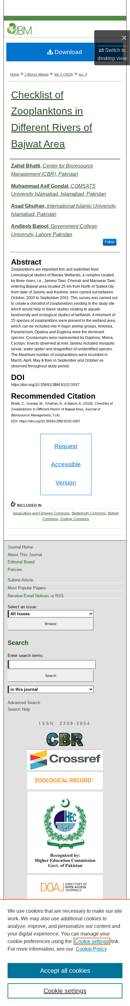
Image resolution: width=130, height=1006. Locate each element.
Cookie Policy (91, 949)
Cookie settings (91, 941)
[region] (65, 952)
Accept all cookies (65, 970)
